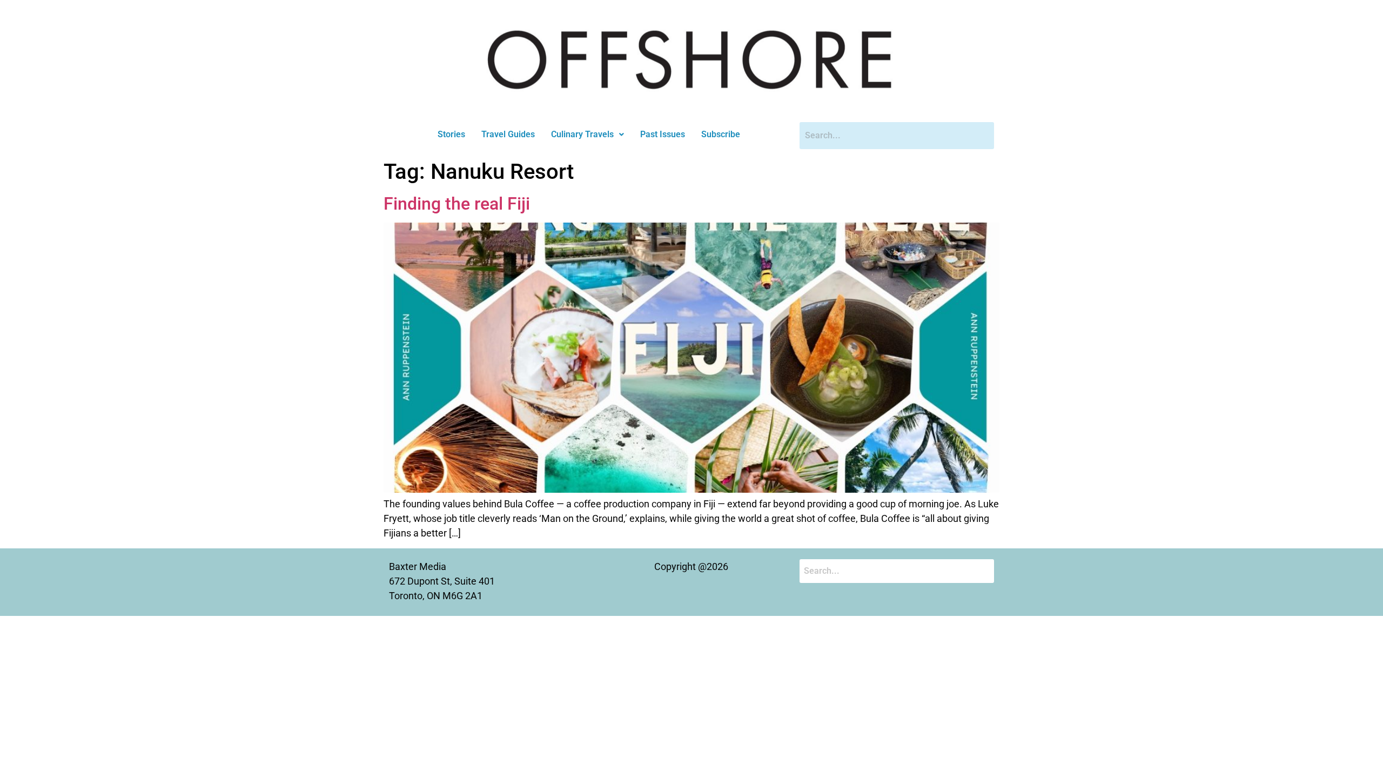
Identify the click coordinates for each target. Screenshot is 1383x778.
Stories (451, 134)
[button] (587, 134)
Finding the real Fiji (457, 203)
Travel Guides (508, 134)
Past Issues (662, 134)
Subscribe (720, 134)
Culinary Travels (582, 134)
